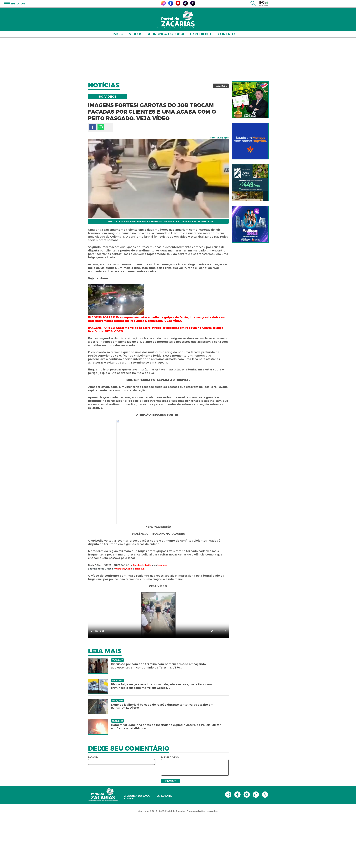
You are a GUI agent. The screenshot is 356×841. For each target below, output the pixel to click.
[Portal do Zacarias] (178, 19)
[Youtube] (178, 4)
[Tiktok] (185, 5)
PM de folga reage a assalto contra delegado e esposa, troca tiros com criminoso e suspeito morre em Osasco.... (161, 686)
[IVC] (263, 3)
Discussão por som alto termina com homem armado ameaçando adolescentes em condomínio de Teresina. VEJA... (158, 665)
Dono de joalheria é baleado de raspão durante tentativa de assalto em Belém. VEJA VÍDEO (162, 706)
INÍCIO (118, 34)
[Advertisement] (178, 59)
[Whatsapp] (100, 127)
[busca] (253, 5)
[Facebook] (170, 5)
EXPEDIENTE (201, 34)
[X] (192, 5)
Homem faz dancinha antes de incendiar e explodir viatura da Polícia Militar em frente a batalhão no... (166, 726)
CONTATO (226, 34)
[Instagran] (163, 4)
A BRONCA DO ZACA (166, 34)
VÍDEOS (135, 34)
